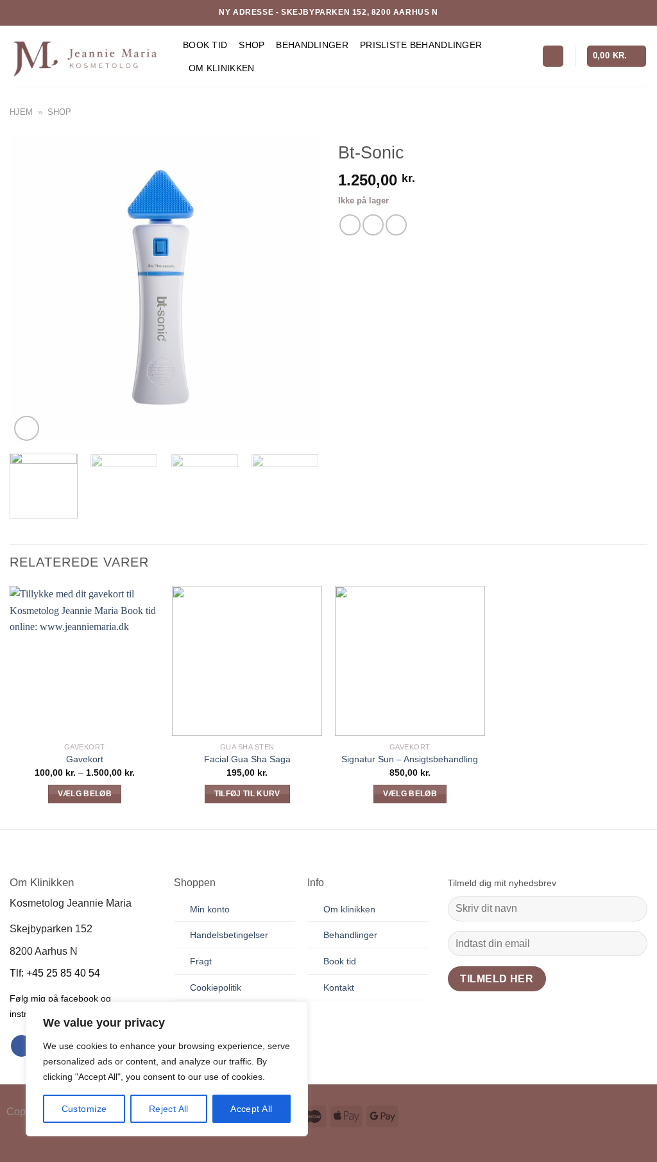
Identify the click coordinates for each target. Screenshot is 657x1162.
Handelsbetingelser (229, 935)
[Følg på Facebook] (21, 1046)
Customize (84, 1109)
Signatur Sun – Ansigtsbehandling (409, 759)
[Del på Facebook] (350, 224)
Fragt (201, 961)
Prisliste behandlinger (421, 45)
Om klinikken (349, 909)
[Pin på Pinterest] (396, 224)
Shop (251, 45)
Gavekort (84, 759)
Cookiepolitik (215, 987)
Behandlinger (312, 45)
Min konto (210, 909)
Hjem (21, 112)
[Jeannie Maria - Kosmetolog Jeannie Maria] (87, 56)
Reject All (169, 1109)
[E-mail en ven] (373, 224)
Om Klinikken (221, 68)
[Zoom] (26, 428)
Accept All (251, 1109)
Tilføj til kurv (247, 794)
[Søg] (553, 56)
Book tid (205, 45)
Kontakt (338, 987)
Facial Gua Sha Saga (247, 759)
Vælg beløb (85, 794)
